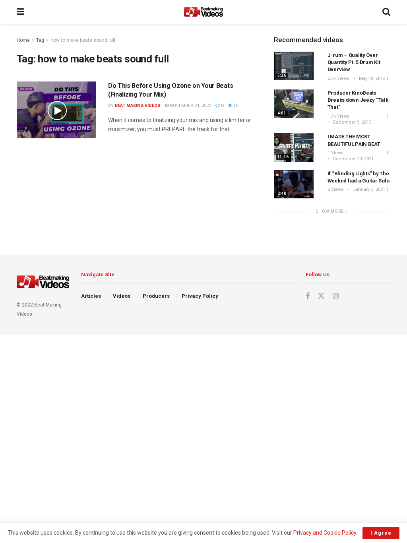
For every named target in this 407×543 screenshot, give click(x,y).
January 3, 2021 (368, 189)
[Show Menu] (20, 12)
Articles (91, 296)
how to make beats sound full (82, 40)
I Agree (380, 533)
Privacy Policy (200, 296)
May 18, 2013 (371, 78)
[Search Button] (386, 12)
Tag (40, 40)
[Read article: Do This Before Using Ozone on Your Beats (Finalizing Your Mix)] (56, 109)
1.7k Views (338, 116)
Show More (330, 211)
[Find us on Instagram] (336, 296)
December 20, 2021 (352, 158)
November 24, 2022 (190, 105)
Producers (156, 296)
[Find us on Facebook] (308, 296)
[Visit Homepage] (203, 12)
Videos (121, 296)
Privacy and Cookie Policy (324, 532)
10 (235, 105)
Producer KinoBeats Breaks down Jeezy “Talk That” (358, 100)
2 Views (335, 189)
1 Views (335, 152)
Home (23, 40)
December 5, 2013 (351, 122)
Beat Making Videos (138, 105)
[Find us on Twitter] (321, 296)
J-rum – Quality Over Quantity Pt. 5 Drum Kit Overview (354, 62)
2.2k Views (338, 78)
